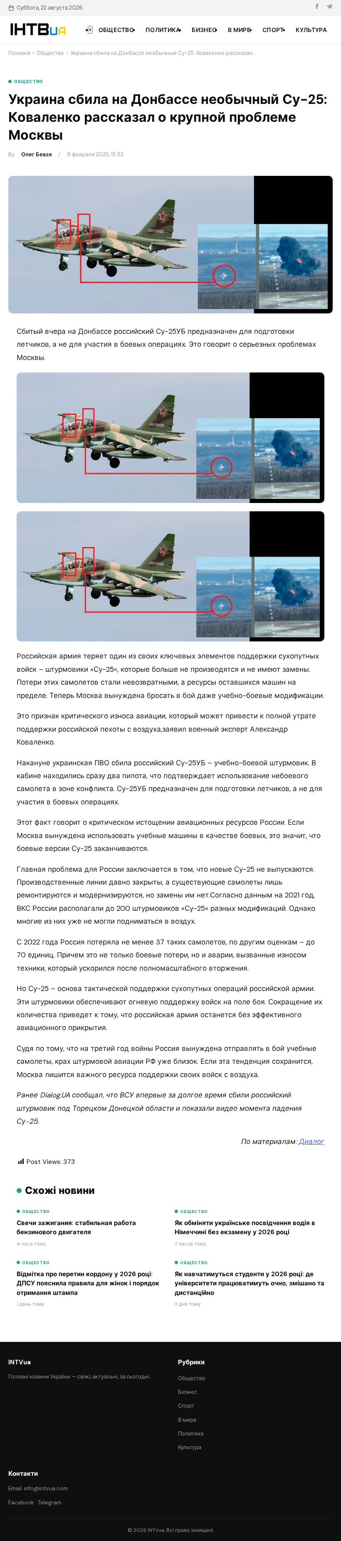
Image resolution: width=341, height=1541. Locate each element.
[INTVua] (37, 29)
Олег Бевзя (36, 154)
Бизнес (204, 30)
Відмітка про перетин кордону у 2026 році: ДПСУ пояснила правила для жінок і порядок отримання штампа (88, 1283)
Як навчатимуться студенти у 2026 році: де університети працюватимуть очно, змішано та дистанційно (249, 1283)
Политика (163, 30)
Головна (19, 53)
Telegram (50, 1502)
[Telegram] (329, 7)
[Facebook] (317, 7)
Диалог (311, 1141)
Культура (311, 30)
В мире (239, 30)
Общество (116, 30)
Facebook (21, 1502)
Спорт (273, 30)
